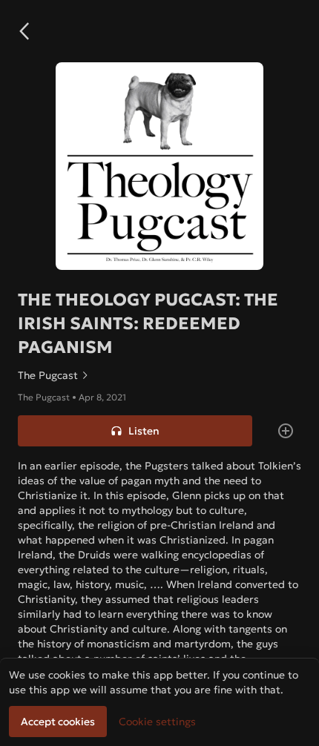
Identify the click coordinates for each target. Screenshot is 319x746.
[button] (24, 31)
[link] (159, 375)
